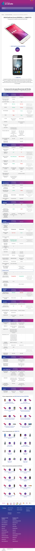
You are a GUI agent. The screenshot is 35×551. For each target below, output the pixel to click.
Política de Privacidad (9, 513)
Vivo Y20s (14, 524)
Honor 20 (14, 531)
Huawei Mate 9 (15, 535)
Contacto (18, 512)
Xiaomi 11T (14, 530)
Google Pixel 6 (15, 528)
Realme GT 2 (4, 533)
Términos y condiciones (28, 510)
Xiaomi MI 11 (3, 526)
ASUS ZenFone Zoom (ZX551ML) (18, 46)
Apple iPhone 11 (15, 522)
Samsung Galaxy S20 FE (17, 533)
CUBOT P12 (18, 77)
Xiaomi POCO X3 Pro (5, 537)
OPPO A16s (14, 526)
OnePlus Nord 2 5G (5, 531)
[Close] (10, 46)
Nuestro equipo (19, 509)
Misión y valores (19, 507)
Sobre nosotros (10, 507)
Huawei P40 (4, 539)
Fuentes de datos (29, 507)
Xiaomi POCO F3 (4, 524)
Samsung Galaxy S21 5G (17, 520)
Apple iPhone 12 (15, 541)
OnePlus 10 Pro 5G (5, 535)
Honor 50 (3, 528)
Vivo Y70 (14, 539)
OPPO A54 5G (4, 530)
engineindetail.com (10, 548)
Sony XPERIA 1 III (4, 522)
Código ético (10, 509)
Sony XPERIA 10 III (5, 541)
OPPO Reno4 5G (5, 520)
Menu (4, 8)
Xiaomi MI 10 (15, 537)
